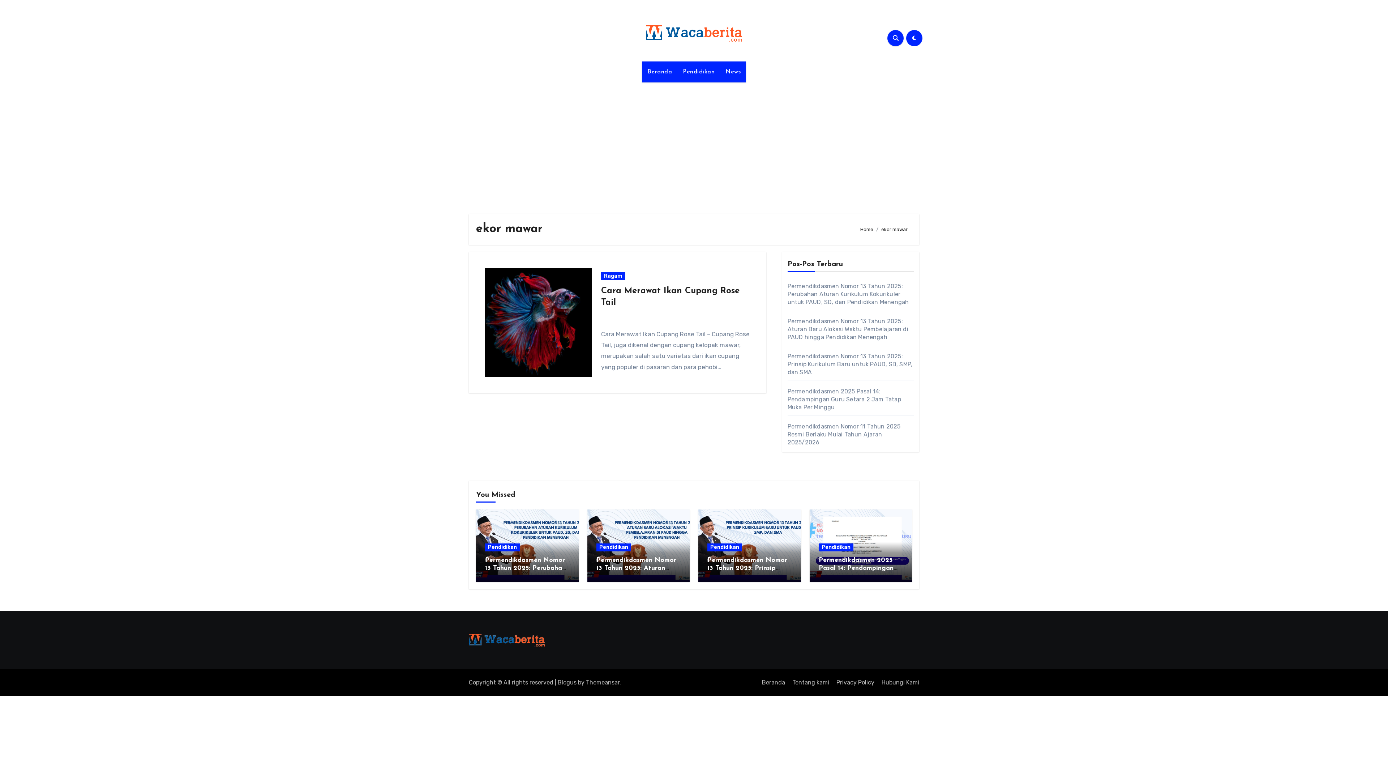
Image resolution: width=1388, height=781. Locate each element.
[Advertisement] (694, 144)
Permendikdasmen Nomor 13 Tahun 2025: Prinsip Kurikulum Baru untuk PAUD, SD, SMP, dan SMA (850, 364)
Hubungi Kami (900, 682)
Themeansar (603, 682)
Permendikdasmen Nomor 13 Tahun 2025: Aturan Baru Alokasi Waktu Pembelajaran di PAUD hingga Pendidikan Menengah (848, 329)
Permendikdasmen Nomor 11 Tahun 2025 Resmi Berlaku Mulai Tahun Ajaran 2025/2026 (844, 434)
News (733, 72)
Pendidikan (699, 72)
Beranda (659, 72)
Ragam (613, 276)
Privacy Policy (855, 682)
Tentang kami (810, 682)
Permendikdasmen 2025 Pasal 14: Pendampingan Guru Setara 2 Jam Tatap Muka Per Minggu (844, 399)
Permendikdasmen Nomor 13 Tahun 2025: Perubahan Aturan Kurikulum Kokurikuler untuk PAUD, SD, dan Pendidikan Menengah (848, 294)
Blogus (567, 682)
